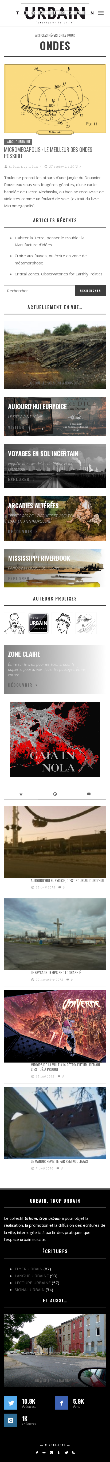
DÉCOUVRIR (20, 531)
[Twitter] (65, 1453)
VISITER (16, 427)
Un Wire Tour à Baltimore (55, 1380)
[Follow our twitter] (10, 1403)
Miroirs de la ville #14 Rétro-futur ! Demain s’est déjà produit (65, 1067)
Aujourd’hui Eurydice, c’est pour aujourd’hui (67, 880)
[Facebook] (36, 1453)
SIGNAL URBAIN (30, 1289)
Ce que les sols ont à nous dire (55, 383)
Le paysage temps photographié (56, 972)
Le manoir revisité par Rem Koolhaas (59, 1161)
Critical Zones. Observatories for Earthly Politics (59, 273)
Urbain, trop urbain (23, 166)
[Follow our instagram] (10, 1420)
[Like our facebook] (61, 1403)
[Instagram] (51, 1453)
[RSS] (73, 1453)
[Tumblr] (58, 1453)
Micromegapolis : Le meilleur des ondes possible (48, 152)
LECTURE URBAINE (33, 1282)
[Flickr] (44, 1453)
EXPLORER (19, 479)
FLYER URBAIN (28, 1268)
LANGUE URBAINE (18, 141)
